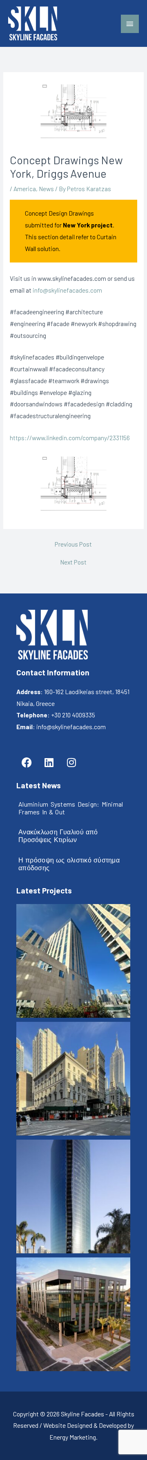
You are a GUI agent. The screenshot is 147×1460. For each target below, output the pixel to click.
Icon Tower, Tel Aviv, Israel (73, 1197)
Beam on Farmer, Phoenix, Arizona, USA (73, 1315)
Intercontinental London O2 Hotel (73, 961)
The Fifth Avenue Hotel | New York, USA (73, 1079)
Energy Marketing (72, 1437)
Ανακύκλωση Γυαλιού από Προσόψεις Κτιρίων (58, 835)
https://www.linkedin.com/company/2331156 (70, 437)
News (46, 188)
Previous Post (73, 544)
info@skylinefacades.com (67, 290)
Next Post (73, 562)
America (24, 188)
